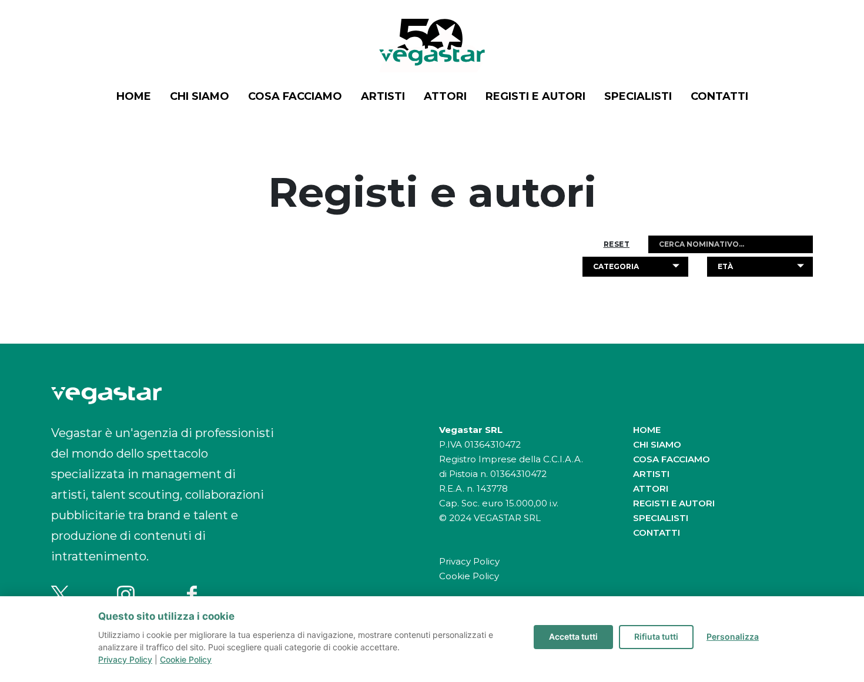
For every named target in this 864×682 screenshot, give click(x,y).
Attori (445, 96)
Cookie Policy (469, 576)
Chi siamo (199, 96)
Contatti (719, 96)
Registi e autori (535, 96)
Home (133, 96)
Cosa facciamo (295, 96)
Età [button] (725, 266)
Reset (617, 244)
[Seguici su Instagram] (126, 594)
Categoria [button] (616, 266)
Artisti (383, 96)
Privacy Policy (469, 561)
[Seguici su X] (60, 594)
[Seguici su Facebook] (191, 594)
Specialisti (638, 96)
